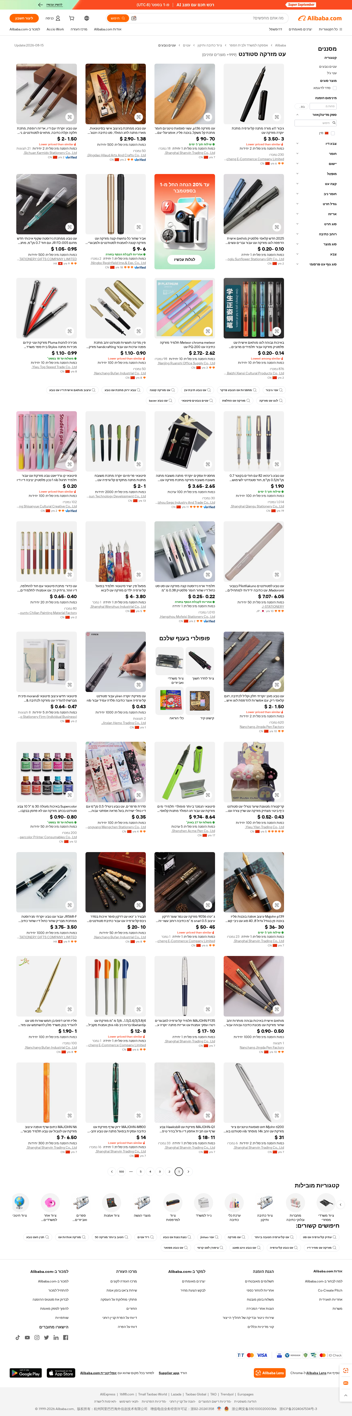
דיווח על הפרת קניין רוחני (119, 1318)
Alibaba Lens (316, 1373)
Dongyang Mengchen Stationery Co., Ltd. (115, 827)
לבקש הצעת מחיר (193, 1290)
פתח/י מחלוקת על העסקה (119, 1299)
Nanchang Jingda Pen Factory (262, 727)
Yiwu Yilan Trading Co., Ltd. (264, 827)
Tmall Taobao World (152, 1394)
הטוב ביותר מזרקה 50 (109, 1237)
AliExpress (107, 1394)
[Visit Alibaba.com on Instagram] (37, 1337)
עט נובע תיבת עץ (195, 390)
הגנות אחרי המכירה (260, 1308)
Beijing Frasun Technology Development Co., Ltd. (115, 496)
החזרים (131, 1308)
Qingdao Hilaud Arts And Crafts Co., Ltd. (116, 155)
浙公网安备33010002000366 (254, 1409)
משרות (337, 1308)
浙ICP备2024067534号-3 (298, 1409)
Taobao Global (195, 1394)
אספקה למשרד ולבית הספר (248, 45)
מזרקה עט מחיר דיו (319, 1247)
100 (121, 1171)
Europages (246, 1394)
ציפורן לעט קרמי (208, 1247)
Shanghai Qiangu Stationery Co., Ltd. (257, 506)
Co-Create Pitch (330, 1290)
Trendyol (227, 1394)
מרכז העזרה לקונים (123, 1281)
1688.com (126, 1394)
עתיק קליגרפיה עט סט (317, 1237)
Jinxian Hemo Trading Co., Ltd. (123, 723)
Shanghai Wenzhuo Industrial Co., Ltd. (118, 606)
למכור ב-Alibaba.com (53, 1281)
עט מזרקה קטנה (160, 390)
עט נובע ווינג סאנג (244, 1247)
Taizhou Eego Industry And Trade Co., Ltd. (184, 502)
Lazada (176, 1394)
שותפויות (61, 1318)
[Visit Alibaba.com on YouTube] (27, 1337)
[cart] (71, 19)
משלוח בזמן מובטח (260, 1299)
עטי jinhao (207, 1237)
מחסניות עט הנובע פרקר (236, 390)
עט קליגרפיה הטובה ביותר (272, 1237)
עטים (186, 45)
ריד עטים (143, 1237)
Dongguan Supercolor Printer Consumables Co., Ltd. (46, 837)
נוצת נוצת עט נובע (175, 1237)
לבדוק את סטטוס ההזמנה (50, 1299)
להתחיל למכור (58, 1290)
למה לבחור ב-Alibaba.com (323, 1281)
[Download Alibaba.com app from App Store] (61, 1373)
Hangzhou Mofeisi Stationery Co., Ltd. (187, 616)
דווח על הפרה (127, 1327)
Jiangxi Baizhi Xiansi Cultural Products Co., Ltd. (254, 373)
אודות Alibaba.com (327, 1271)
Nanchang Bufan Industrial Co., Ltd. (120, 373)
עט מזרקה (234, 1237)
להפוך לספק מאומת (54, 1308)
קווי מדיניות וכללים (261, 1327)
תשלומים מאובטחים (259, 1281)
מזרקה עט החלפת (233, 400)
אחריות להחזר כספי (260, 1290)
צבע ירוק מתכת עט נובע (120, 390)
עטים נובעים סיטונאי (195, 400)
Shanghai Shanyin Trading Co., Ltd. (190, 153)
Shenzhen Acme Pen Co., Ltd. (193, 831)
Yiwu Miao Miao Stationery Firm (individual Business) (46, 717)
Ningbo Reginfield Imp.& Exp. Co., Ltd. (118, 263)
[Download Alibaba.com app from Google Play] (26, 1373)
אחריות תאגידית (330, 1299)
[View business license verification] (219, 1408)
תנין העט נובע (35, 1237)
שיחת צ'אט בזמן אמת (122, 1290)
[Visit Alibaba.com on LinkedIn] (56, 1337)
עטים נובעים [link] (167, 45)
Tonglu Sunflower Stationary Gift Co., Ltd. (254, 259)
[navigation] (316, 609)
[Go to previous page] (188, 1171)
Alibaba (280, 45)
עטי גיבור (272, 390)
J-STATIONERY (273, 606)
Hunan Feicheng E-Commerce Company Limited (254, 159)
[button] (134, 18)
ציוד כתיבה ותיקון (210, 45)
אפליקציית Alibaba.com (98, 1373)
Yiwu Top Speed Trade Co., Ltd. (54, 367)
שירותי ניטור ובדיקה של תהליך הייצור (248, 1318)
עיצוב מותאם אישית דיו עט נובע (70, 390)
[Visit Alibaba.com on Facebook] (65, 1337)
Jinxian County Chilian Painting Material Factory (46, 613)
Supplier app (169, 1373)
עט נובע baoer (158, 400)
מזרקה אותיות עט (69, 1237)
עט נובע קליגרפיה (281, 1247)
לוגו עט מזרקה (268, 400)
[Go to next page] (112, 1171)
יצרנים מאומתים (193, 1281)
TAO (213, 1394)
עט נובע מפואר (173, 1247)
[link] (346, 1370)
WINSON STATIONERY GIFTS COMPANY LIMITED (46, 259)
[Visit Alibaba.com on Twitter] (46, 1337)
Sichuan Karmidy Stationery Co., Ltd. (50, 153)
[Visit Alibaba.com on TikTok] (18, 1337)
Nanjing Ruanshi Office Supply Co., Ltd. (186, 363)
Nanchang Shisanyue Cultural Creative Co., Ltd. (46, 506)
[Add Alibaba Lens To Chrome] (270, 1373)
